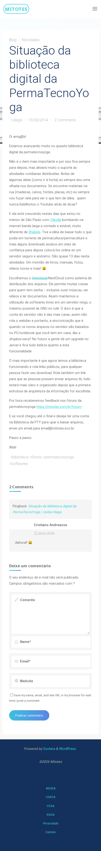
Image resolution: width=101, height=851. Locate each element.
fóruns (36, 457)
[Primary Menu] (95, 9)
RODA (50, 814)
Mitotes (16, 8)
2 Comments (65, 120)
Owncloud (40, 278)
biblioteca (20, 457)
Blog (12, 40)
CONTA (50, 797)
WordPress (67, 749)
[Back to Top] (50, 786)
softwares (19, 463)
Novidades (30, 40)
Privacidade (50, 823)
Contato (50, 832)
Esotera (49, 749)
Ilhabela (34, 232)
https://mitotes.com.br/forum (59, 407)
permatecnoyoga (59, 457)
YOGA (50, 806)
